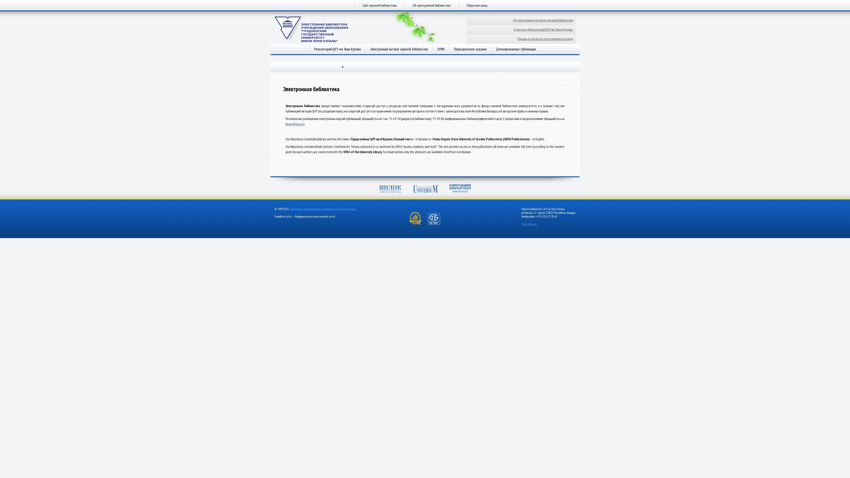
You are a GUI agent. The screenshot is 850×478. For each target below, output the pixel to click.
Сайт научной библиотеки (379, 5)
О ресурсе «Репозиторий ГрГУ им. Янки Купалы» (543, 29)
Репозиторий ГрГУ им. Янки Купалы (337, 49)
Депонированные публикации (516, 49)
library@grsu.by (295, 124)
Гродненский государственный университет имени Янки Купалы (323, 209)
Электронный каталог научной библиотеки (399, 49)
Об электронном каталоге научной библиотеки (543, 20)
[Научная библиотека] (460, 189)
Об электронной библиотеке (432, 5)
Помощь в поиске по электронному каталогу (545, 39)
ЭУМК (441, 49)
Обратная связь (477, 5)
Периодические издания (470, 49)
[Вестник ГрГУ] (390, 189)
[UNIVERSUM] (425, 189)
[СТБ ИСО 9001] (437, 224)
